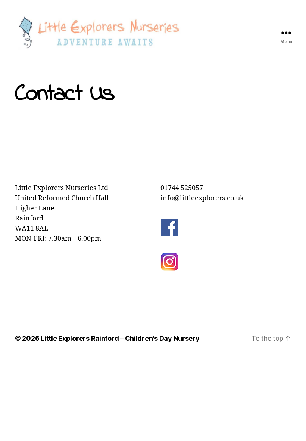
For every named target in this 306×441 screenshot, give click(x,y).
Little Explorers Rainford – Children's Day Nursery (120, 338)
